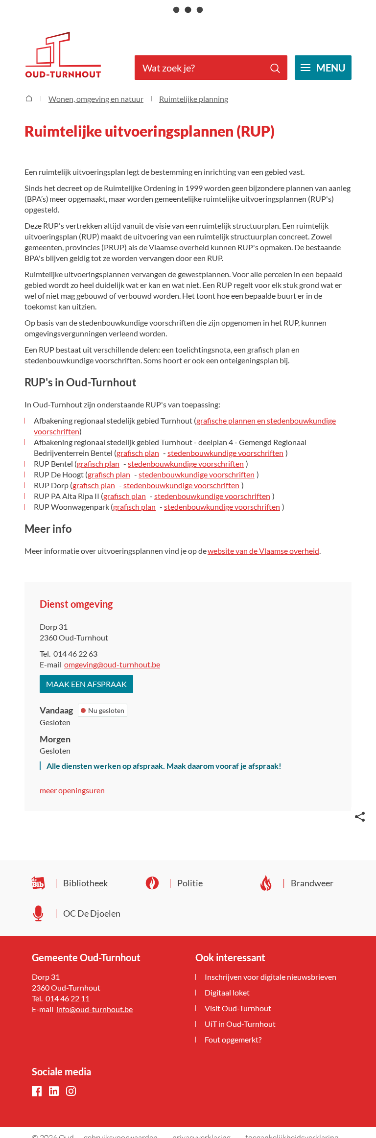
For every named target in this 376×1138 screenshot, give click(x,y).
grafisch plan (138, 452)
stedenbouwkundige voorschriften (225, 452)
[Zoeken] (275, 67)
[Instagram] (71, 1092)
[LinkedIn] (54, 1092)
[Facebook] (37, 1092)
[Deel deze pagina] (360, 816)
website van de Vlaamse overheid (263, 550)
